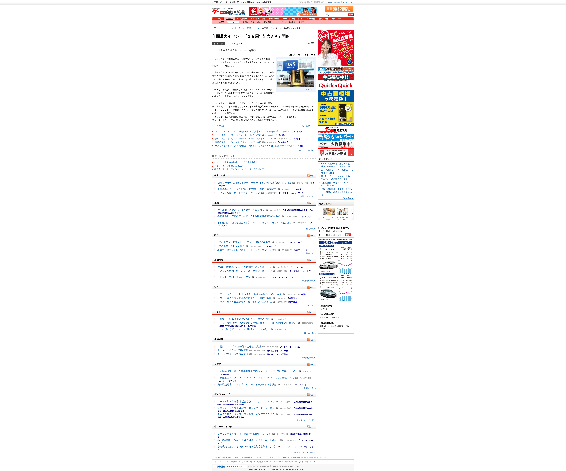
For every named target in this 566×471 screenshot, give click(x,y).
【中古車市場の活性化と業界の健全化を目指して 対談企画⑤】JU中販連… (256, 323)
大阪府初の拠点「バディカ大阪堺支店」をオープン (244, 267)
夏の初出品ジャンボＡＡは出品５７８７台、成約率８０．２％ (244, 138)
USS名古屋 (297, 132)
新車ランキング (222, 394)
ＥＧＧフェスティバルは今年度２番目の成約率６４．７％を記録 (245, 131)
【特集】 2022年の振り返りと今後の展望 (239, 346)
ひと (275, 22)
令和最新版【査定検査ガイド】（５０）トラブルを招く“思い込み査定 (254, 222)
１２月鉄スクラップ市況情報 (232, 350)
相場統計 (292, 22)
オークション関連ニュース (246, 28)
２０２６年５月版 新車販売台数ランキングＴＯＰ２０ (246, 414)
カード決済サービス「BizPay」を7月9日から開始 (238, 135)
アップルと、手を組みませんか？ (229, 166)
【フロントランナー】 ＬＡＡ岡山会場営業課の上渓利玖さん (249, 294)
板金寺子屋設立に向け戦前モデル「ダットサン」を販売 (246, 250)
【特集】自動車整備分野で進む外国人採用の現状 (243, 319)
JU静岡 (300, 146)
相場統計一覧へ (309, 358)
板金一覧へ (311, 253)
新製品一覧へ (310, 388)
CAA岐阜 (283, 142)
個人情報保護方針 (263, 466)
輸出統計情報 (274, 19)
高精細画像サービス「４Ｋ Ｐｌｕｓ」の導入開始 (238, 142)
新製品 (301, 22)
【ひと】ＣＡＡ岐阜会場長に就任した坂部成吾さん (244, 302)
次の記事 (306, 125)
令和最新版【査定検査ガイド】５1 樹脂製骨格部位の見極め (249, 216)
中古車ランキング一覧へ (305, 452)
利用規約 (275, 466)
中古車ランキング (223, 426)
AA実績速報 (232, 462)
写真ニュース (325, 204)
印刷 (308, 43)
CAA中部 (294, 139)
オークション (232, 22)
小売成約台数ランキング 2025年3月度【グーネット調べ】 (248, 440)
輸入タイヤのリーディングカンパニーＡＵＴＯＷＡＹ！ (240, 169)
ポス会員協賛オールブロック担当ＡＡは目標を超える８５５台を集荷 (247, 145)
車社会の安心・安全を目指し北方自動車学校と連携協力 (246, 189)
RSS (311, 176)
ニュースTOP (219, 22)
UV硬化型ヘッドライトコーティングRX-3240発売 (243, 242)
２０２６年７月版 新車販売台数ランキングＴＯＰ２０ (246, 401)
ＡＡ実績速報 (241, 19)
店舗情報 (267, 22)
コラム (283, 22)
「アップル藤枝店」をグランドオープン (238, 193)
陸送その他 (323, 19)
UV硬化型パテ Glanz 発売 (231, 246)
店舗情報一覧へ (309, 281)
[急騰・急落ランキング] (336, 301)
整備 (252, 22)
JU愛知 (282, 135)
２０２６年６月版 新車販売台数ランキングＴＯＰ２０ (246, 408)
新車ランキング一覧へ (306, 420)
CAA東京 (293, 298)
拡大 (308, 89)
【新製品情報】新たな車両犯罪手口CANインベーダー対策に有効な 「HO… (257, 371)
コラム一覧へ (310, 333)
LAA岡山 (303, 294)
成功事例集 (311, 19)
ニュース (229, 19)
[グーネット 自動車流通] (228, 14)
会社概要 (251, 466)
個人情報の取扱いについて (289, 466)
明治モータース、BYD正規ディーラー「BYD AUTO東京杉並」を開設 (254, 182)
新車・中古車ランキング (293, 19)
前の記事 (220, 125)
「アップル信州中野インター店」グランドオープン (244, 271)
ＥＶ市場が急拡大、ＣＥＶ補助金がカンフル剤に (243, 329)
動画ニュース (337, 19)
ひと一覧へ (311, 305)
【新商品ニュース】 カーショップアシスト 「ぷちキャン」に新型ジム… (255, 378)
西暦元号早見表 (334, 2)
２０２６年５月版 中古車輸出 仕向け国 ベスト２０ (244, 434)
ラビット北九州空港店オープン (233, 277)
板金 (259, 22)
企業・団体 (220, 175)
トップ (219, 19)
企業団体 (244, 22)
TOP (216, 28)
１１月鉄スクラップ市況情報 (232, 354)
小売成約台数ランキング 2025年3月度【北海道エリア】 (247, 446)
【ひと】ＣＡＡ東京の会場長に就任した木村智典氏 (244, 298)
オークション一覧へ (305, 150)
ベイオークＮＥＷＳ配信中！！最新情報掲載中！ (237, 162)
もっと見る (348, 197)
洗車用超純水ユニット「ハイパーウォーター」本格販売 (246, 384)
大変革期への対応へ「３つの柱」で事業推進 (241, 210)
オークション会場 (258, 19)
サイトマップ (348, 2)
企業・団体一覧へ (308, 196)
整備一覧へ (311, 229)
